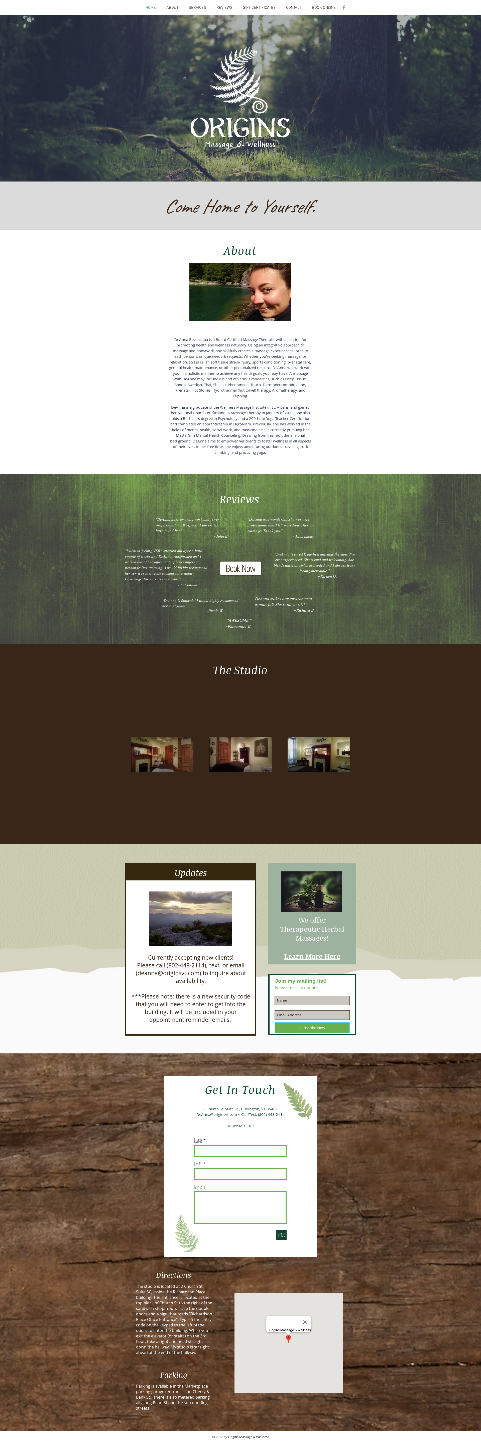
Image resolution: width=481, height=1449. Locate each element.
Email (198, 1164)
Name (198, 1140)
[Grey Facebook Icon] (344, 8)
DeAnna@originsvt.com (216, 1114)
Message (200, 1187)
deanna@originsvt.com (168, 973)
